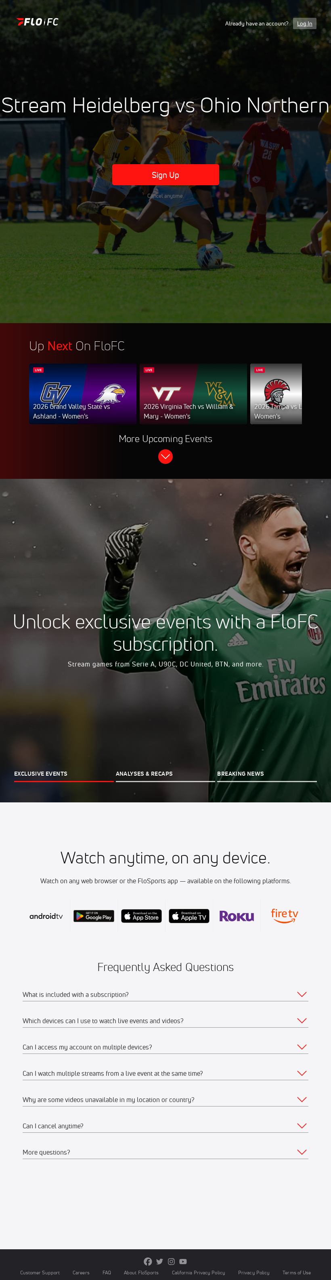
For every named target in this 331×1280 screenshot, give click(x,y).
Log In (304, 23)
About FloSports (141, 1272)
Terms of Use (297, 1272)
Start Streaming (83, 402)
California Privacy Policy (198, 1272)
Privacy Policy (254, 1272)
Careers (81, 1272)
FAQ (107, 1272)
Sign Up (166, 175)
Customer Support (40, 1272)
